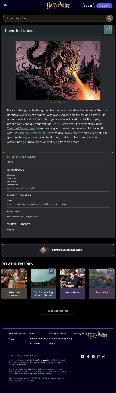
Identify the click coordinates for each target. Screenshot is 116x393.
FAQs (32, 333)
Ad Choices (35, 343)
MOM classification (21, 157)
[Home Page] (58, 5)
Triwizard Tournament (21, 128)
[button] (58, 250)
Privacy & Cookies (57, 333)
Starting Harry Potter (84, 333)
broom (76, 133)
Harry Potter (60, 124)
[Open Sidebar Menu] (5, 5)
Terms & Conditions (39, 338)
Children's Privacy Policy (60, 338)
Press (11, 339)
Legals (52, 343)
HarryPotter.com (40, 360)
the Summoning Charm (39, 133)
